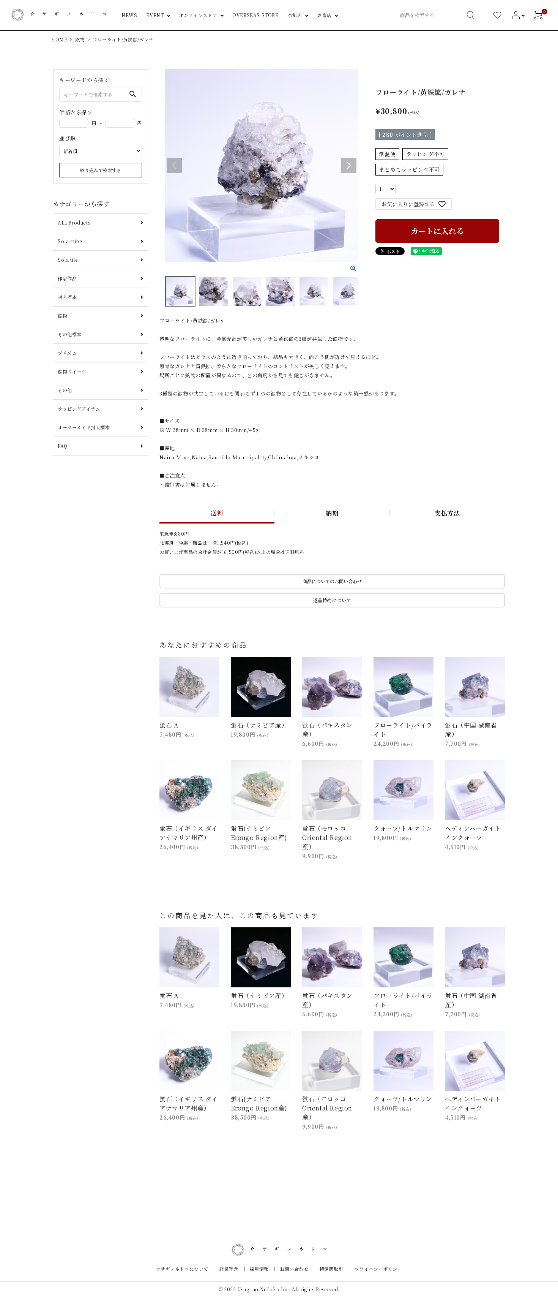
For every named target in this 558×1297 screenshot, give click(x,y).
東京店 (324, 15)
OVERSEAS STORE (255, 15)
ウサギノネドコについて (182, 1268)
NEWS (129, 15)
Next (348, 165)
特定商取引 (332, 1268)
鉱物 (80, 39)
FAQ (63, 446)
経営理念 (228, 1268)
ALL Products (74, 222)
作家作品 (67, 278)
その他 (65, 390)
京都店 (295, 15)
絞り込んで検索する (100, 170)
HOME (59, 39)
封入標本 (67, 297)
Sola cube (70, 241)
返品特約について (332, 600)
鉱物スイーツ (72, 371)
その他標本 (70, 334)
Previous (174, 165)
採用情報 (259, 1268)
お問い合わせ (294, 1268)
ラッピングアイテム (79, 408)
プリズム (67, 353)
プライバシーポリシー (378, 1268)
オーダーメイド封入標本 (84, 427)
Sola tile (67, 259)
